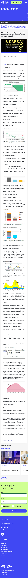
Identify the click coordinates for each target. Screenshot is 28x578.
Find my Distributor (16, 2)
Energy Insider (13, 25)
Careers (3, 555)
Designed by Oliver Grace (7, 574)
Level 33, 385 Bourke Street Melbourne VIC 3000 (7, 524)
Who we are (3, 557)
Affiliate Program (5, 558)
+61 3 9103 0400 (5, 527)
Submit (14, 511)
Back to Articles (8, 440)
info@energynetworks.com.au (8, 529)
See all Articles (5, 448)
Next (5, 477)
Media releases (4, 547)
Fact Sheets (4, 553)
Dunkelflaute (12, 298)
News (6, 25)
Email (2, 499)
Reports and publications (7, 551)
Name (3, 493)
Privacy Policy (4, 572)
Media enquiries (4, 549)
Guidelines (3, 543)
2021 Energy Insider (12, 56)
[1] (3, 395)
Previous (2, 477)
